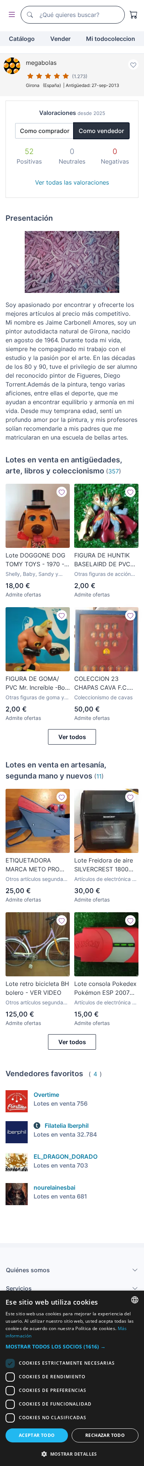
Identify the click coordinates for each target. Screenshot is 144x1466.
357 (113, 471)
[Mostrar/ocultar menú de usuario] (10, 15)
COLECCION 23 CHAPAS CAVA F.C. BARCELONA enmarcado (101, 683)
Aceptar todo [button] (37, 1435)
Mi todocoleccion (110, 38)
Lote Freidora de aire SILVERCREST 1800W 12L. (104, 865)
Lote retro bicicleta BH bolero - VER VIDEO (37, 988)
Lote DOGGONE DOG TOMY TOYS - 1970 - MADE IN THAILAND (35, 560)
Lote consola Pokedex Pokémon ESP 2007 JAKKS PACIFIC (105, 988)
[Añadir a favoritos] (133, 64)
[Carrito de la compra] (133, 15)
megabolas (41, 62)
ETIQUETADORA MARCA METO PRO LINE (32, 865)
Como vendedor (101, 130)
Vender (60, 38)
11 (99, 776)
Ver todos (72, 737)
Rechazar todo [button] (105, 1435)
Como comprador (44, 130)
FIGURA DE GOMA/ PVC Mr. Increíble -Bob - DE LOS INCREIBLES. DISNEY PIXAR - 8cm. (37, 683)
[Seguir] (61, 492)
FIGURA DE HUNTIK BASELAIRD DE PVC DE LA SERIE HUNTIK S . (104, 560)
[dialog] (72, 1378)
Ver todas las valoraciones (72, 182)
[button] (72, 1346)
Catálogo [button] (22, 38)
